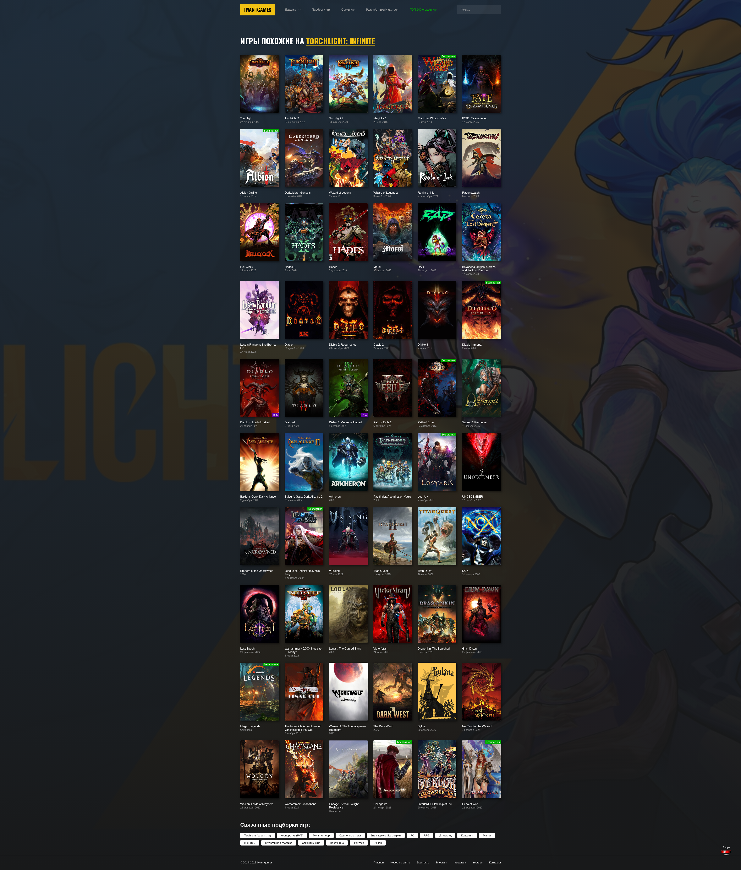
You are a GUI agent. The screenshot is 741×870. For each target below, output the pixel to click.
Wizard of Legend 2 (385, 192)
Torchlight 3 (336, 118)
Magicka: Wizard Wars (432, 118)
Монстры (249, 842)
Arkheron (335, 496)
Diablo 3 (423, 344)
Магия (487, 835)
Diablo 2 (378, 344)
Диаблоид (445, 835)
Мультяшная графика (278, 842)
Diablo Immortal (472, 344)
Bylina (421, 726)
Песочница (337, 842)
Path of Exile (426, 422)
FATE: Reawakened (474, 118)
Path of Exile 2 (382, 422)
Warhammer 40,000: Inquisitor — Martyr (303, 650)
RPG (427, 835)
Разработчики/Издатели (382, 9)
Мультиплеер (321, 835)
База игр (290, 9)
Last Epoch (247, 648)
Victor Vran (380, 648)
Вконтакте (423, 862)
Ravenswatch (471, 192)
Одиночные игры (350, 835)
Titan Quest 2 (381, 570)
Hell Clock (246, 266)
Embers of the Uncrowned (256, 570)
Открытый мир (311, 842)
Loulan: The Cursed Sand (345, 648)
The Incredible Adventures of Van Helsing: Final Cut (303, 727)
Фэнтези (359, 842)
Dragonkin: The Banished (434, 648)
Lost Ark (423, 496)
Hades (333, 266)
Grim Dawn (469, 648)
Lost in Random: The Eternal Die (258, 346)
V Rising (334, 570)
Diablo (289, 344)
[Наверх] (726, 853)
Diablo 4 (290, 422)
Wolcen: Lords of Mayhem (256, 803)
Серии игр (347, 9)
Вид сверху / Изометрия (385, 835)
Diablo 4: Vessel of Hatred (345, 422)
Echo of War (470, 803)
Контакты (495, 862)
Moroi (377, 266)
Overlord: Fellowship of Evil (435, 803)
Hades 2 (290, 266)
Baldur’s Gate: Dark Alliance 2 (303, 496)
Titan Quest (425, 570)
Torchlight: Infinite (340, 41)
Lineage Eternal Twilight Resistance (344, 805)
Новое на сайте (400, 862)
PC (412, 835)
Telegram (441, 862)
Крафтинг (467, 835)
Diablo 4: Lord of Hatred (255, 422)
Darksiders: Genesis (298, 192)
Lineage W (380, 803)
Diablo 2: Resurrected (342, 344)
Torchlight (246, 118)
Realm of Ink (426, 192)
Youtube (478, 862)
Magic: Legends (250, 726)
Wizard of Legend (340, 192)
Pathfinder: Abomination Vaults (392, 496)
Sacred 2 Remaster (474, 422)
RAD (421, 266)
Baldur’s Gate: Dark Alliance (258, 496)
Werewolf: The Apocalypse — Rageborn (347, 727)
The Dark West (382, 726)
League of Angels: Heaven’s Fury (302, 572)
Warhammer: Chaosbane (300, 803)
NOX (465, 570)
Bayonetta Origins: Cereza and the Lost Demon (479, 268)
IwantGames (257, 9)
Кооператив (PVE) (292, 835)
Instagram (460, 862)
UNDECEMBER (472, 496)
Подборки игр (321, 9)
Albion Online (248, 192)
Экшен (378, 842)
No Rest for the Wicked (476, 726)
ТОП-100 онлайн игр (423, 9)
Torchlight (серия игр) (257, 835)
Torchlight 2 (292, 118)
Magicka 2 (380, 118)
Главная (378, 862)
